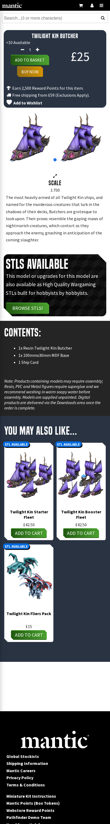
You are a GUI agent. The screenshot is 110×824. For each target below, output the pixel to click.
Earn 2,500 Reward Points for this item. (47, 88)
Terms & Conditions (25, 784)
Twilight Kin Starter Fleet (29, 514)
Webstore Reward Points (30, 810)
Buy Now (30, 71)
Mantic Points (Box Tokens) (33, 803)
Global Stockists (22, 756)
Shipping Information (27, 763)
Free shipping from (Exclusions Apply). (50, 95)
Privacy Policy (19, 777)
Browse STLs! (27, 308)
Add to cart (29, 533)
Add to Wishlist (27, 103)
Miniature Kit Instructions (31, 796)
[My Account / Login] (92, 5)
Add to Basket (30, 60)
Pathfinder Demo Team (28, 817)
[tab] (55, 159)
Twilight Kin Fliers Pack (28, 613)
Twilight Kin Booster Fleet (81, 514)
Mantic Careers (21, 770)
